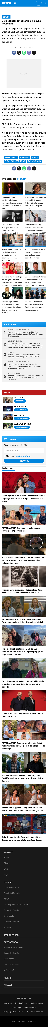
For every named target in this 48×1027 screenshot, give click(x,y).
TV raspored (11, 935)
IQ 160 (6, 899)
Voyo (6, 874)
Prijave (8, 985)
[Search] (45, 3)
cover (35, 157)
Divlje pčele (9, 916)
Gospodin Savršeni (12, 910)
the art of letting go (15, 161)
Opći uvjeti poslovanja (35, 1012)
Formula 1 (8, 927)
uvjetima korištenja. (23, 456)
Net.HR (8, 978)
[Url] (34, 53)
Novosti (8, 852)
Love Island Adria (11, 887)
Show (7, 392)
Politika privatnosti (36, 1003)
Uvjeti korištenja (21, 1003)
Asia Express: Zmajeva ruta (16, 904)
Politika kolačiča (30, 1007)
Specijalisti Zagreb (12, 893)
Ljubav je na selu (11, 964)
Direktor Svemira (11, 921)
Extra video (11, 942)
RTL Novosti (10, 439)
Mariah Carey (11, 157)
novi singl (24, 157)
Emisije (7, 869)
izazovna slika (34, 161)
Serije (6, 857)
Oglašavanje (16, 1007)
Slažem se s (18, 456)
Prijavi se (24, 461)
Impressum (8, 1003)
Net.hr (21, 178)
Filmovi (7, 863)
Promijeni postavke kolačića (13, 1012)
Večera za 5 (9, 970)
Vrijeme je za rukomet (13, 947)
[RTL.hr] (9, 3)
